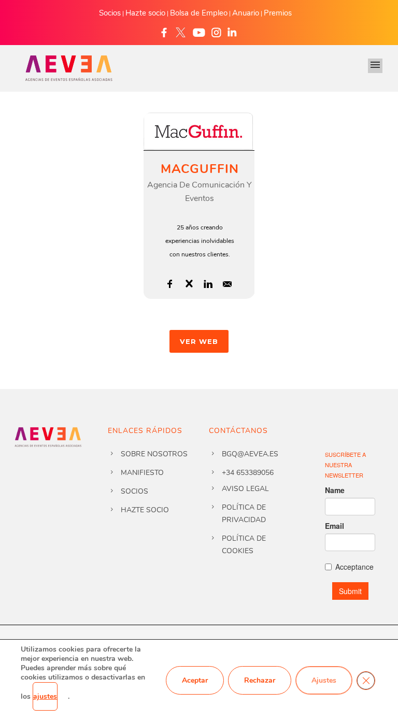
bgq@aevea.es (250, 454)
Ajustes (323, 680)
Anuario (245, 13)
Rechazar (259, 680)
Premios (278, 13)
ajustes (45, 696)
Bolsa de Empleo (199, 13)
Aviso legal (245, 489)
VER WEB (199, 341)
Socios (110, 13)
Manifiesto (142, 473)
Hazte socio (145, 13)
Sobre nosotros (154, 454)
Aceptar (195, 680)
